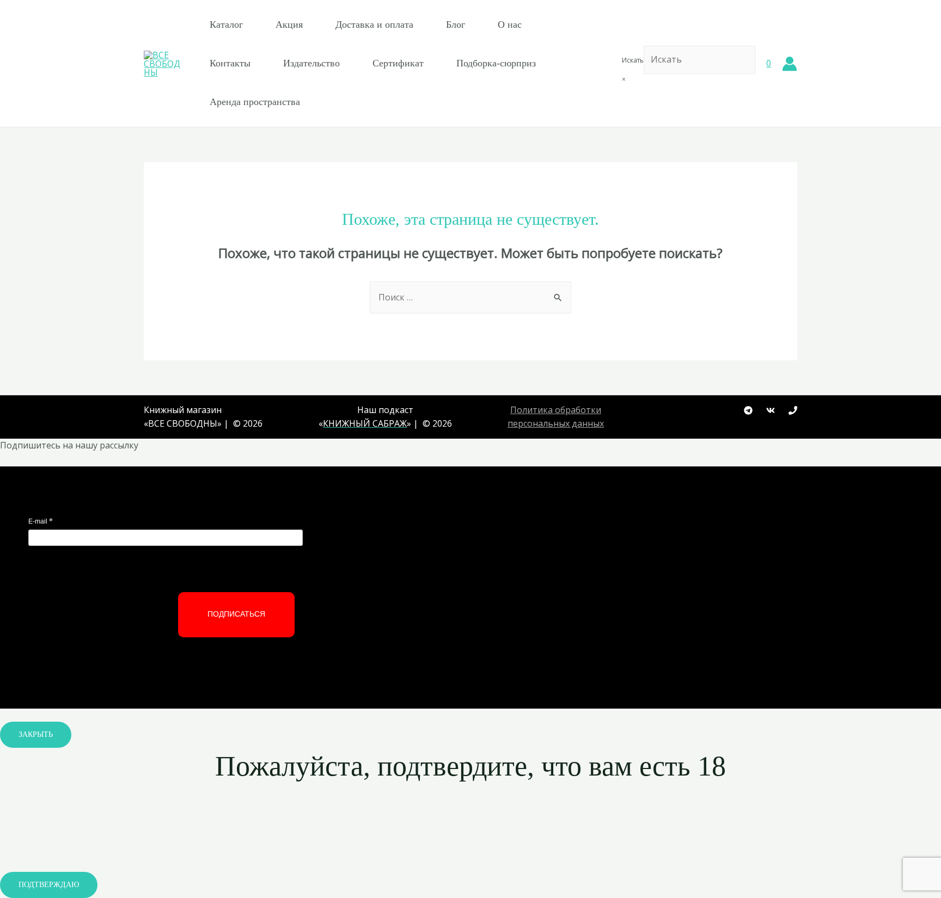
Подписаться (236, 614)
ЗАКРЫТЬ (36, 734)
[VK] (770, 410)
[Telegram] (748, 410)
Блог (455, 24)
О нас (510, 24)
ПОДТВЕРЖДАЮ (49, 885)
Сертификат (398, 63)
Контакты (230, 63)
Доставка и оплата (374, 24)
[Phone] (793, 410)
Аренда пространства (255, 101)
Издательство (311, 63)
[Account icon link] (789, 63)
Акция (289, 24)
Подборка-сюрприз (496, 63)
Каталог (226, 24)
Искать (633, 60)
